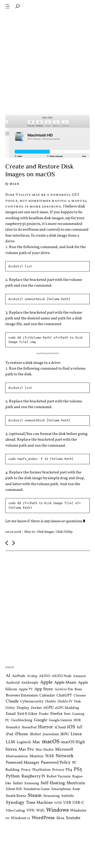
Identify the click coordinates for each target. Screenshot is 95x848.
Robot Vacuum (59, 776)
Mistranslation (17, 756)
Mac (36, 742)
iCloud (60, 727)
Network (65, 756)
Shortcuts (75, 783)
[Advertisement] (47, 61)
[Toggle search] (17, 6)
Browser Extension (22, 695)
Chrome (80, 695)
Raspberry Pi (33, 776)
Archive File (64, 689)
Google (40, 720)
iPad (9, 734)
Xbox (60, 818)
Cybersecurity (32, 701)
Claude (12, 701)
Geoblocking (21, 720)
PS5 (78, 769)
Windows (57, 810)
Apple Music (65, 682)
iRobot (35, 734)
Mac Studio (44, 749)
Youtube (73, 818)
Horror (45, 727)
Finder (44, 714)
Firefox (56, 714)
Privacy (58, 769)
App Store (43, 689)
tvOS (58, 803)
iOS (71, 727)
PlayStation (41, 769)
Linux (76, 734)
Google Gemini (60, 720)
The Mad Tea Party (44, 6)
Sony (76, 789)
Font (67, 714)
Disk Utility (64, 532)
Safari (18, 783)
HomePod (29, 727)
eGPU (49, 708)
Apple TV (26, 689)
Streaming (51, 795)
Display (23, 707)
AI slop (32, 676)
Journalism (51, 734)
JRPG (64, 734)
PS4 (68, 769)
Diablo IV (65, 701)
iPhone (21, 734)
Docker (36, 707)
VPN (31, 810)
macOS (51, 742)
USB (67, 803)
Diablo (50, 701)
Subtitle (67, 795)
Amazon (79, 676)
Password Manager (22, 762)
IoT (79, 727)
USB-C (78, 803)
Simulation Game (37, 789)
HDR (77, 720)
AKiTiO (44, 676)
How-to (29, 532)
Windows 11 (20, 818)
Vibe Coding (15, 810)
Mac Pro (26, 749)
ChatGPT (64, 695)
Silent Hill (14, 789)
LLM (10, 742)
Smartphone (61, 789)
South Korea (16, 795)
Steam (35, 795)
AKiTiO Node (61, 676)
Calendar (47, 695)
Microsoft (64, 749)
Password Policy (56, 762)
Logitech (24, 742)
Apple (46, 682)
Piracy (26, 769)
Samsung (31, 783)
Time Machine (39, 803)
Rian (14, 184)
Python (13, 776)
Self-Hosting (53, 783)
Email (11, 713)
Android (13, 682)
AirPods (18, 676)
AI (8, 676)
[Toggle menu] (7, 6)
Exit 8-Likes (27, 713)
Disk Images (45, 532)
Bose (78, 689)
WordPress (43, 818)
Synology (15, 802)
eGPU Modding (67, 707)
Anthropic (30, 682)
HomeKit (13, 727)
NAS (49, 756)
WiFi (40, 810)
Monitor (37, 756)
